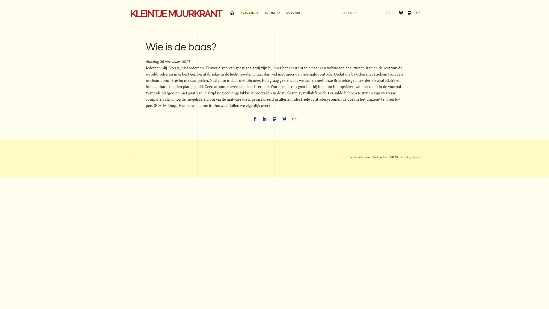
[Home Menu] (232, 12)
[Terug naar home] (176, 12)
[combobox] (366, 13)
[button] (132, 158)
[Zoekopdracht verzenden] (388, 13)
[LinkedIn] (264, 119)
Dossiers (293, 12)
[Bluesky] (284, 119)
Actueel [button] (247, 12)
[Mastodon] (274, 119)
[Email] (294, 119)
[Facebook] (255, 119)
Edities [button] (270, 12)
